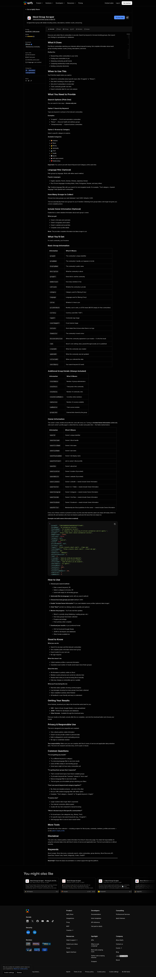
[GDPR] (28, 932)
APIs (92, 940)
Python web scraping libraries (98, 956)
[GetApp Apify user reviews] (28, 943)
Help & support (71, 940)
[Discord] (47, 921)
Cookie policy (101, 971)
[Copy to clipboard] (115, 524)
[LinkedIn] (27, 921)
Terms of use (78, 971)
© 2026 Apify (126, 971)
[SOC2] (34, 932)
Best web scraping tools (97, 950)
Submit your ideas (72, 944)
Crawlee (69, 930)
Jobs (121, 956)
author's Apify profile (58, 830)
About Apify (119, 940)
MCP (67, 926)
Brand (118, 960)
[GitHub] (37, 921)
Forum (68, 948)
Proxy (68, 922)
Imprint (68, 971)
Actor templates (96, 918)
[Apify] (28, 3)
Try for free (119, 17)
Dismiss (19, 972)
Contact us (119, 944)
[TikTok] (52, 921)
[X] (32, 921)
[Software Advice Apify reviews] (36, 943)
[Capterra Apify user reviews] (46, 943)
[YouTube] (42, 921)
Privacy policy (89, 971)
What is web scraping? (95, 945)
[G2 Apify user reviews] (29, 949)
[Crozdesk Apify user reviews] (44, 949)
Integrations (70, 918)
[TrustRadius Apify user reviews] (37, 949)
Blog (117, 952)
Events (118, 948)
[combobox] (127, 17)
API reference (95, 922)
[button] (73, 910)
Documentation (96, 914)
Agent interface (71, 952)
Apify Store (69, 914)
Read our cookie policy (21, 968)
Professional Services (123, 914)
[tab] (51, 29)
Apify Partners (120, 918)
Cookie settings (113, 971)
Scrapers (94, 961)
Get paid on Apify (96, 926)
